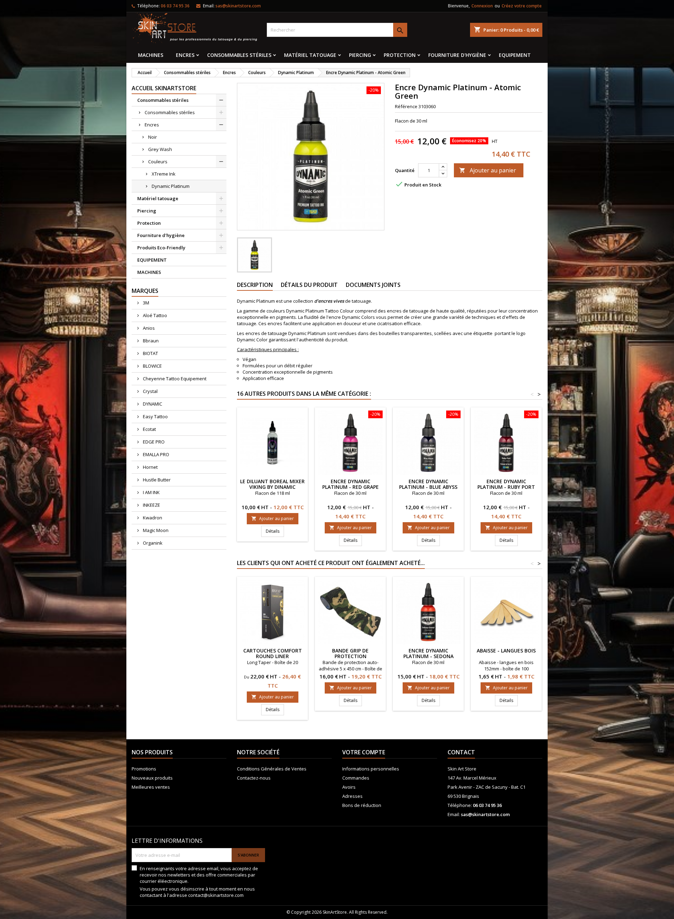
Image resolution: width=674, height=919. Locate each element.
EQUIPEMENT (515, 55)
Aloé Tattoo (154, 315)
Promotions (144, 769)
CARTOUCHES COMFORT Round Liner (272, 653)
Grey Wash (160, 149)
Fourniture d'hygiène (457, 55)
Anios (148, 328)
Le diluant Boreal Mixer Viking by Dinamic (272, 484)
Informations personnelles (370, 769)
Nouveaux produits (152, 778)
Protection (400, 55)
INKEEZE (151, 505)
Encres (185, 55)
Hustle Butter (156, 480)
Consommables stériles (239, 55)
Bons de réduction (361, 805)
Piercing (360, 55)
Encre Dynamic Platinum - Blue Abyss (428, 484)
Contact (461, 752)
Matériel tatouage (310, 55)
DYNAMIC (152, 404)
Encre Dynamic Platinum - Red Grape (350, 484)
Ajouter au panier (487, 170)
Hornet (150, 467)
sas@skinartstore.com (238, 6)
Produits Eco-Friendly (161, 247)
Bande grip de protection (350, 653)
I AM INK (151, 492)
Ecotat (149, 429)
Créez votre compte (522, 6)
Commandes (355, 778)
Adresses (352, 796)
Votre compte (363, 752)
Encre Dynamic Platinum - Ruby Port (506, 484)
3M (145, 303)
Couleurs (157, 161)
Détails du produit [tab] (309, 285)
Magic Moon (155, 530)
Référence (406, 106)
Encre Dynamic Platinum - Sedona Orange (428, 656)
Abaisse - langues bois (506, 650)
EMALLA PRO (155, 454)
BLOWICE (152, 366)
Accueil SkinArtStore (164, 88)
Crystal (150, 391)
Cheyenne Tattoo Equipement (174, 378)
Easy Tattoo (155, 416)
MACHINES (150, 55)
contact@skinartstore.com (216, 895)
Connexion (482, 6)
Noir (152, 137)
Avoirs (349, 787)
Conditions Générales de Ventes (271, 769)
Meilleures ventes (151, 787)
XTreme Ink (164, 174)
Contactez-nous (254, 778)
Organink (152, 543)
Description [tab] (255, 285)
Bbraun (150, 340)
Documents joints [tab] (373, 285)
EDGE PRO (153, 442)
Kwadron (152, 517)
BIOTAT (150, 353)
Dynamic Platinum (171, 186)
